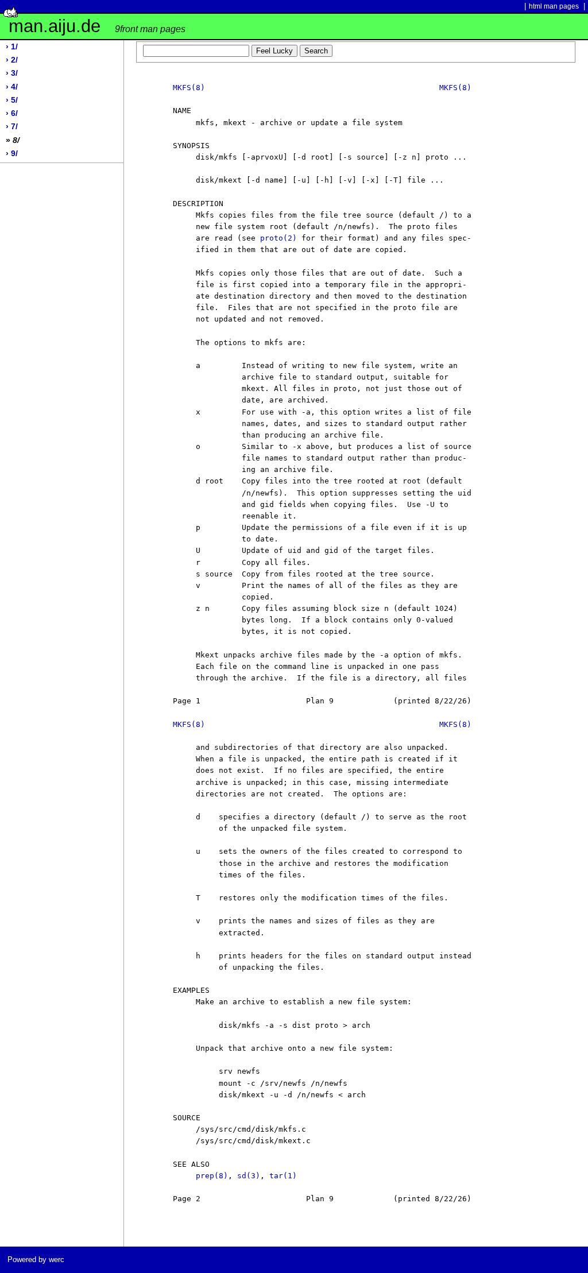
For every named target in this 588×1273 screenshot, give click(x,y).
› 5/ (12, 100)
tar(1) (283, 1175)
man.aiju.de (97, 26)
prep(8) (212, 1175)
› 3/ (12, 73)
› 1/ (12, 46)
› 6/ (12, 113)
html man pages (554, 6)
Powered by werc (35, 1259)
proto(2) (278, 238)
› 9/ (12, 153)
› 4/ (12, 87)
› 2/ (12, 60)
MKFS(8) (189, 87)
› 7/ (12, 126)
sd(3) (248, 1175)
